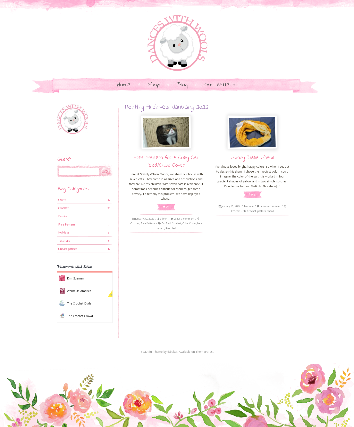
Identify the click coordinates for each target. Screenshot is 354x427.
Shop (154, 85)
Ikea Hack (171, 228)
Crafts (84, 200)
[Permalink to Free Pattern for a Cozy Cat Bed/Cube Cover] (166, 132)
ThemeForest (205, 352)
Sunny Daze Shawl (252, 158)
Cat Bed (166, 223)
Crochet (135, 223)
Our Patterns (220, 85)
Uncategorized (84, 249)
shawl (270, 211)
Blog (182, 85)
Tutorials (84, 241)
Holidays (84, 232)
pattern (261, 211)
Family (84, 216)
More (166, 207)
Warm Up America (79, 291)
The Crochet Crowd (80, 316)
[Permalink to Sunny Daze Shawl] (252, 132)
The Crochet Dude (79, 303)
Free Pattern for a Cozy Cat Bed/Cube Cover (166, 161)
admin (163, 218)
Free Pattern (148, 223)
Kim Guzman (75, 278)
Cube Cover (189, 223)
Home (124, 85)
